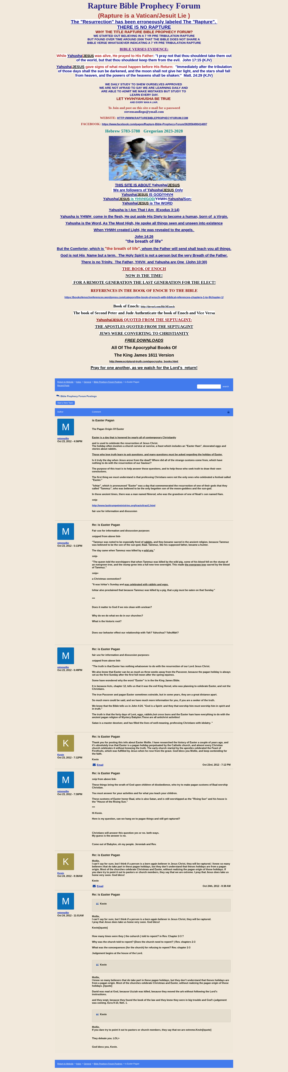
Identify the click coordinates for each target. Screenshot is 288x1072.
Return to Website (65, 382)
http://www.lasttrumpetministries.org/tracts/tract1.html (123, 505)
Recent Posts (63, 385)
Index (78, 382)
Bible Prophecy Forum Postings (108, 382)
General (87, 382)
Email (100, 764)
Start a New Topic (65, 403)
